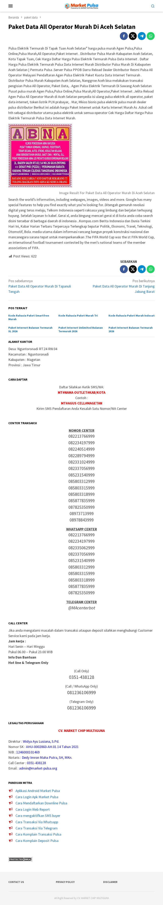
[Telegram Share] (142, 36)
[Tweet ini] (133, 36)
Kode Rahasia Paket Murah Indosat (132, 315)
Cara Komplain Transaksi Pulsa (38, 834)
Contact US (16, 882)
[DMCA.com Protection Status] (20, 859)
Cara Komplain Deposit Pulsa (37, 840)
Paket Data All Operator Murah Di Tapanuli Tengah (39, 286)
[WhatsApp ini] (151, 36)
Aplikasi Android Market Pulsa (38, 790)
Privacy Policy (65, 882)
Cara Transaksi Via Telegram (37, 828)
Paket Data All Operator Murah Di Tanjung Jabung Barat (124, 286)
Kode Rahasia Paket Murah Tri (78, 315)
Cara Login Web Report (33, 809)
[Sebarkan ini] (124, 36)
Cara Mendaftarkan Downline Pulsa (41, 803)
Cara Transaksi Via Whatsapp (37, 822)
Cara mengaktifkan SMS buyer (38, 815)
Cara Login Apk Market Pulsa (37, 797)
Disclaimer (110, 882)
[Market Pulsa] (81, 5)
